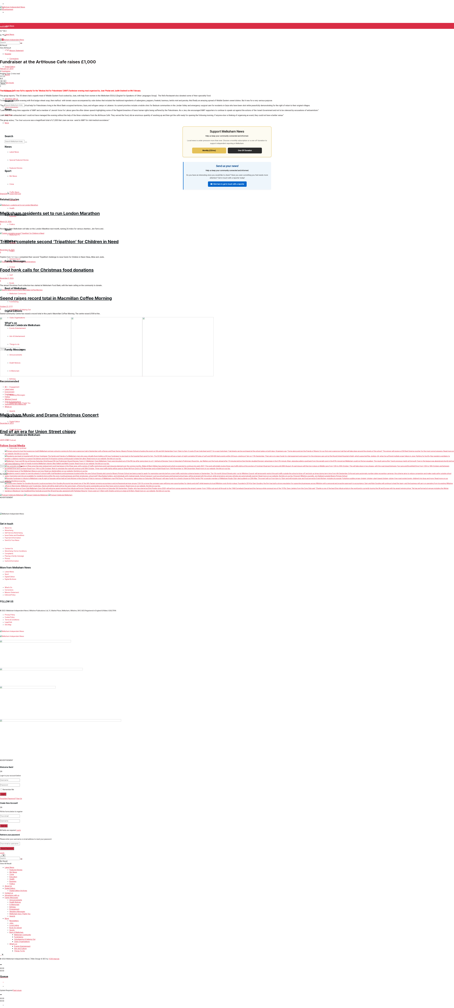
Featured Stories (15, 870)
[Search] (26, 105)
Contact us (9, 893)
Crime (11, 874)
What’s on (13, 944)
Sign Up (19, 798)
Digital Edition (10, 67)
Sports (7, 55)
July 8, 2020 (4, 440)
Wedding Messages (17, 911)
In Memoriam (14, 905)
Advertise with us (11, 99)
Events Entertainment (22, 946)
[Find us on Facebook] (1, 604)
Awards (12, 916)
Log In (18, 830)
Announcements (15, 900)
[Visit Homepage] (12, 7)
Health (11, 879)
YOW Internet (54, 959)
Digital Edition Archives (18, 891)
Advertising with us (12, 895)
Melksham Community (22, 935)
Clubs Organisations (22, 942)
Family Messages (11, 898)
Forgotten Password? (8, 798)
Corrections (14, 59)
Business (12, 881)
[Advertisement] (57, 504)
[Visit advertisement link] (6, 9)
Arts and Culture (20, 948)
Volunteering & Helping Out (24, 939)
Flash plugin (17, 990)
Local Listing (14, 925)
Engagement (14, 909)
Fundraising (6, 71)
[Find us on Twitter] (2, 604)
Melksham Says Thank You (19, 914)
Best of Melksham (16, 932)
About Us (8, 886)
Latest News (9, 26)
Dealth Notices (15, 902)
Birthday (12, 907)
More (7, 918)
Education (13, 877)
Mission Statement (16, 38)
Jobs (11, 923)
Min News (13, 872)
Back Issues (9, 83)
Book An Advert (15, 928)
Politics (12, 884)
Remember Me (8, 790)
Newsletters (14, 921)
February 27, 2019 (6, 69)
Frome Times (10, 12)
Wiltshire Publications (13, 4)
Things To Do (19, 951)
